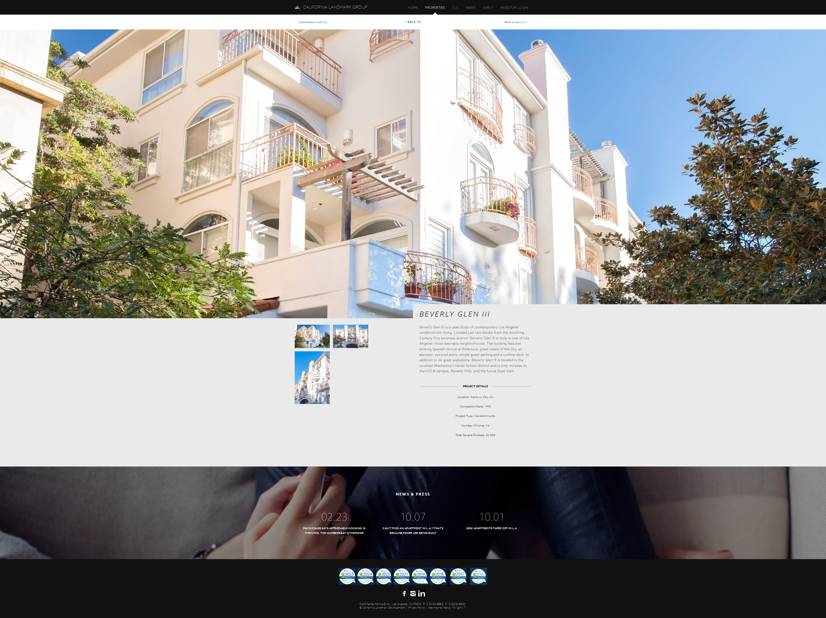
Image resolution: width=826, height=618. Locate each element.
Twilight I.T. (459, 608)
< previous (313, 22)
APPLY (488, 7)
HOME (413, 7)
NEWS (471, 7)
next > (515, 22)
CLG (455, 7)
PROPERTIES (435, 7)
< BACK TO (413, 22)
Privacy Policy (416, 608)
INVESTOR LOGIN (514, 7)
